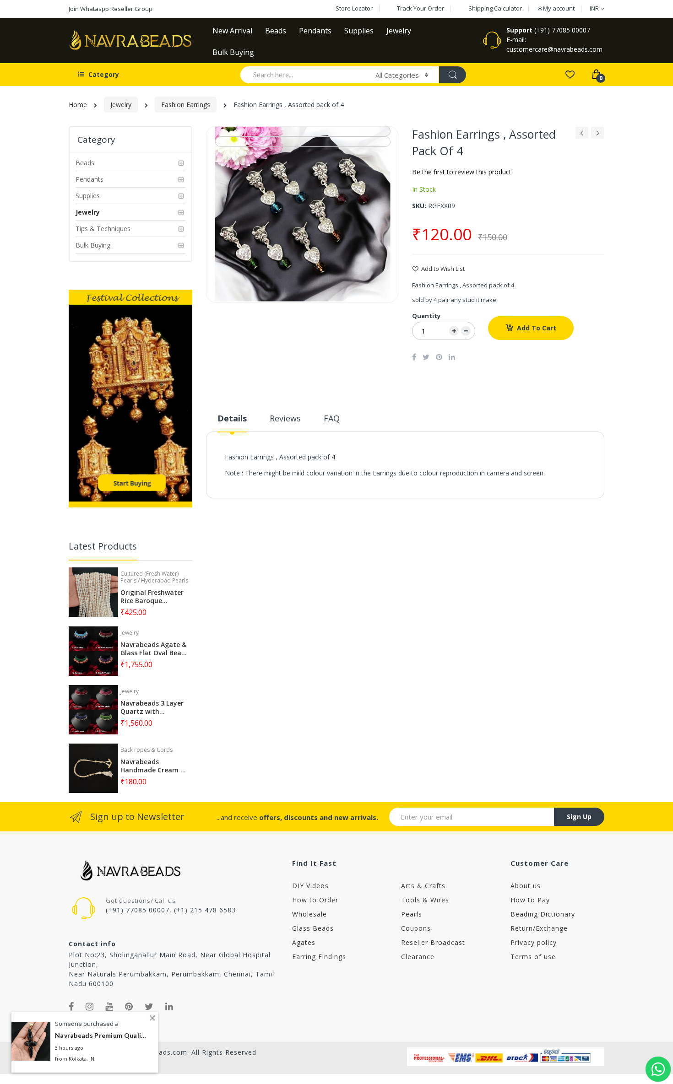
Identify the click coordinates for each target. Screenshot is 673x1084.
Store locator (354, 8)
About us (525, 885)
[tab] (232, 422)
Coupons (416, 928)
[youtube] (109, 1006)
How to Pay (530, 899)
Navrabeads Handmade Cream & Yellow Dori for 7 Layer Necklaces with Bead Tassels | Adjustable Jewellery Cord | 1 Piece (153, 766)
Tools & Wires (425, 899)
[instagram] (90, 1006)
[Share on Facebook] (414, 357)
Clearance (417, 956)
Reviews (285, 418)
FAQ (332, 418)
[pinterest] (129, 1006)
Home (78, 104)
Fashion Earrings (185, 104)
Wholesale (309, 914)
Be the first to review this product (461, 171)
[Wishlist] (569, 74)
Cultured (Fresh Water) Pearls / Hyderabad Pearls (154, 577)
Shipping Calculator (495, 8)
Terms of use (533, 956)
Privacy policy (533, 942)
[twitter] (149, 1006)
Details (232, 418)
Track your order (420, 8)
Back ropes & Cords (146, 750)
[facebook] (71, 1006)
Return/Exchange (539, 928)
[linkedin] (169, 1006)
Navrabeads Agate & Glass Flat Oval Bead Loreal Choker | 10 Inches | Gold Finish (153, 649)
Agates (303, 942)
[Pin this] (439, 357)
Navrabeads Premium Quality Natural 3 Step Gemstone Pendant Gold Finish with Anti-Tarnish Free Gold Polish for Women (101, 1036)
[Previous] (581, 135)
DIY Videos (310, 885)
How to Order (315, 899)
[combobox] (303, 74)
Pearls (411, 914)
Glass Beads (313, 928)
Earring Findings (319, 956)
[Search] (452, 74)
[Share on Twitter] (426, 357)
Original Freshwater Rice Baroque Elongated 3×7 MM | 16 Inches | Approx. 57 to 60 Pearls (152, 596)
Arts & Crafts (423, 885)
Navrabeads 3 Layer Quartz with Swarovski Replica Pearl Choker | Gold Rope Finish (152, 707)
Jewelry (120, 104)
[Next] (597, 135)
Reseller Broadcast (433, 942)
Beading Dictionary (542, 914)
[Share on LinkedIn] (452, 357)
